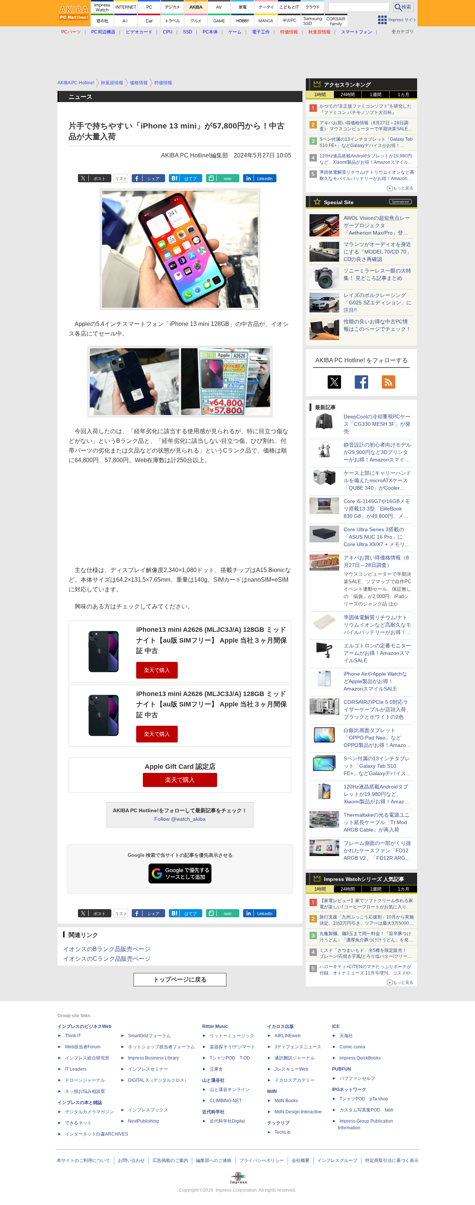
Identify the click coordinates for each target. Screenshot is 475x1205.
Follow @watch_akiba (180, 819)
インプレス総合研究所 (87, 1058)
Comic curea (352, 1046)
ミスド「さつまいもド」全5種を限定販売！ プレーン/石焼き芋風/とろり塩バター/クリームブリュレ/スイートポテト (366, 957)
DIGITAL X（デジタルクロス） (158, 1080)
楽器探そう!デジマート (232, 1046)
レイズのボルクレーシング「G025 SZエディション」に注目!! (378, 302)
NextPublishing (143, 1121)
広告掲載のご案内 (170, 1160)
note (228, 178)
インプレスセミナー (148, 1069)
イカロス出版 (280, 1026)
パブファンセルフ (357, 1078)
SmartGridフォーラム (149, 1035)
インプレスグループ (337, 1160)
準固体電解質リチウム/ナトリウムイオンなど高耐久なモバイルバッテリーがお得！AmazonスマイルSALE (367, 178)
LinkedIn (264, 178)
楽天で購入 (180, 780)
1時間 (320, 94)
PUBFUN (341, 1069)
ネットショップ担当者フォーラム (161, 1046)
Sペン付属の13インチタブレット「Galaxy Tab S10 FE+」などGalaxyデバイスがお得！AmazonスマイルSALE (366, 145)
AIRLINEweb (288, 1035)
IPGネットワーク (349, 1089)
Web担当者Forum (83, 1046)
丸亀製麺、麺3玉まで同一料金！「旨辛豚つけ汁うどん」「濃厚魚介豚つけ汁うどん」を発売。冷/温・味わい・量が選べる (365, 940)
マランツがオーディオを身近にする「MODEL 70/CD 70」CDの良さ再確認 (378, 251)
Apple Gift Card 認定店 (180, 766)
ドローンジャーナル (85, 1080)
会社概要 (300, 1160)
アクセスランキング (347, 85)
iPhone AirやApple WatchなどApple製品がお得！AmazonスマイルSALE (375, 681)
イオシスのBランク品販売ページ (106, 949)
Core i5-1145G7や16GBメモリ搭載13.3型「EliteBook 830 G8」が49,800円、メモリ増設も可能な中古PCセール (377, 516)
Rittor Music (215, 1026)
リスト (121, 178)
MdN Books (286, 1100)
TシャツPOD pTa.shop (364, 1098)
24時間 (348, 94)
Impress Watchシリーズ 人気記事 (364, 879)
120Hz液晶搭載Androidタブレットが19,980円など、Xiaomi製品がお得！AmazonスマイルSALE (366, 162)
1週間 (375, 94)
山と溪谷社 (213, 1080)
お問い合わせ (131, 1160)
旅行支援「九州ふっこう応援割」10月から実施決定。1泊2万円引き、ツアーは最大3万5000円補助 (367, 923)
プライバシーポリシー (261, 1160)
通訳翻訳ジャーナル (295, 1058)
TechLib (283, 1132)
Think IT (73, 1035)
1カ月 (403, 94)
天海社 (346, 1035)
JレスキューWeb (291, 1069)
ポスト (100, 178)
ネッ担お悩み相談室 (85, 1091)
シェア (153, 178)
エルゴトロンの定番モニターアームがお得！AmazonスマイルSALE (377, 653)
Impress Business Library (153, 1058)
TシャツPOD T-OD (230, 1058)
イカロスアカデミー (295, 1080)
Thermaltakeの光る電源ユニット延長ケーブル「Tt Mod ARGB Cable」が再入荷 (377, 822)
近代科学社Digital (227, 1121)
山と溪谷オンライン (230, 1089)
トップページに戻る (180, 979)
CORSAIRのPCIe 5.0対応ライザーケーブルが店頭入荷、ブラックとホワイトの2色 (377, 709)
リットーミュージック (232, 1035)
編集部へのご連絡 (214, 1160)
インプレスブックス (148, 1110)
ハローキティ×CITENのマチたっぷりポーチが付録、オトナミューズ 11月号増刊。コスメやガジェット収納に (367, 973)
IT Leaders (75, 1069)
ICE (336, 1026)
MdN (272, 1091)
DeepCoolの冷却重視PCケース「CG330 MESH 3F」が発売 (377, 424)
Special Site (339, 202)
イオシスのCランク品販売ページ (107, 959)
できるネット (78, 1123)
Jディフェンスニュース (298, 1046)
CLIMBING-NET (226, 1100)
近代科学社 (213, 1111)
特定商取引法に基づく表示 (392, 1160)
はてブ (190, 178)
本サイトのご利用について (83, 1160)
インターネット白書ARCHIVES (96, 1134)
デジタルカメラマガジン (89, 1111)
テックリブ (278, 1123)
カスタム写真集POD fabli (366, 1110)
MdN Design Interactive (298, 1111)
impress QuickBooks (360, 1058)
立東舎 (216, 1069)
